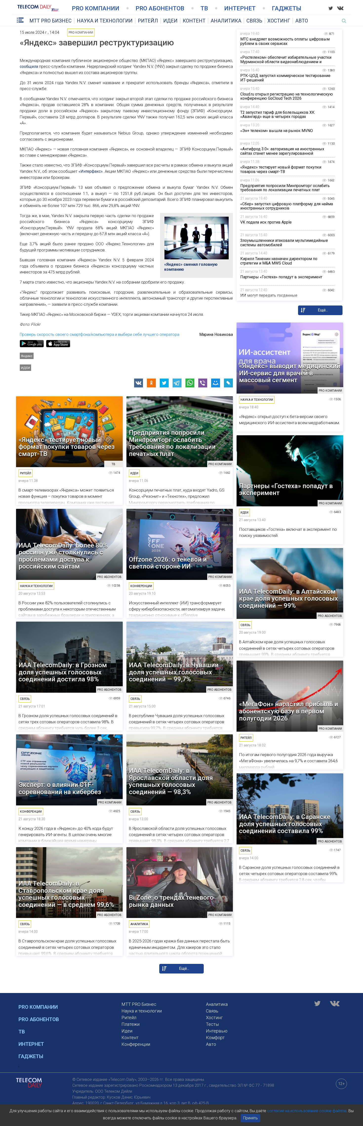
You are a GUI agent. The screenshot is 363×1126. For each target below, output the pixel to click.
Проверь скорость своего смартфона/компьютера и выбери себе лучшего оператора (99, 334)
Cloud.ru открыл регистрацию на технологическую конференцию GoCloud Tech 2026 (286, 96)
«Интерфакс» (91, 171)
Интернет (240, 8)
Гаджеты (286, 8)
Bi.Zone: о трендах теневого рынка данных (171, 901)
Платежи (130, 1024)
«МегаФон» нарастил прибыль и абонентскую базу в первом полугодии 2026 (288, 711)
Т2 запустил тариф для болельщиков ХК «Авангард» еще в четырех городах (277, 114)
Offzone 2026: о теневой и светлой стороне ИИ (168, 563)
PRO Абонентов (160, 8)
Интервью (216, 1030)
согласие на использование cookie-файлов (306, 1110)
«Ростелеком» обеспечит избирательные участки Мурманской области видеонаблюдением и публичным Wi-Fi (285, 61)
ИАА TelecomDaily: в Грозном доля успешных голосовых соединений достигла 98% (63, 672)
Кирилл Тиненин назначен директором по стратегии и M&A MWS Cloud (278, 261)
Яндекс (26, 356)
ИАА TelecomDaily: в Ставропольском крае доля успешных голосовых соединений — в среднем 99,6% (66, 894)
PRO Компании (95, 8)
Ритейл (148, 21)
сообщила (29, 66)
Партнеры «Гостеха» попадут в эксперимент (281, 277)
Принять (250, 1118)
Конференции (135, 1044)
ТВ (204, 8)
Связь (254, 21)
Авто (301, 21)
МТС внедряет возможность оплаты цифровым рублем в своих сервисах (285, 41)
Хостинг (278, 21)
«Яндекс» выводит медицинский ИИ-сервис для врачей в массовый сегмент (289, 373)
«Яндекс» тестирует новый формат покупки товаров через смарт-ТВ (280, 169)
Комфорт (215, 1037)
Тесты (212, 1024)
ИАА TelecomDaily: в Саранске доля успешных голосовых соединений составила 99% (284, 824)
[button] (138, 383)
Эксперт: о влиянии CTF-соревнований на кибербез (60, 788)
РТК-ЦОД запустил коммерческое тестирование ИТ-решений (285, 77)
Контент (194, 21)
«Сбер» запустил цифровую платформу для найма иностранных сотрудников (286, 206)
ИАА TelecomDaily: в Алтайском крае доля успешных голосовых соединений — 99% (288, 598)
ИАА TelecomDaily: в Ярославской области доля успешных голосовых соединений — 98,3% (171, 781)
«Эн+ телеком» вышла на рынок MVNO (276, 130)
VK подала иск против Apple (266, 222)
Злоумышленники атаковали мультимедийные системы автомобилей (284, 242)
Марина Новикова (216, 334)
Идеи (170, 21)
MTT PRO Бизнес (50, 21)
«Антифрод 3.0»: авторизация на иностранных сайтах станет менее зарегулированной (282, 151)
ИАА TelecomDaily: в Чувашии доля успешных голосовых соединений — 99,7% (174, 672)
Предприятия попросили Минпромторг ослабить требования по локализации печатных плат (285, 187)
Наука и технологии (105, 21)
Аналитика (226, 21)
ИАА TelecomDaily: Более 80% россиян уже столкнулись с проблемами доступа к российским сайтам (63, 556)
